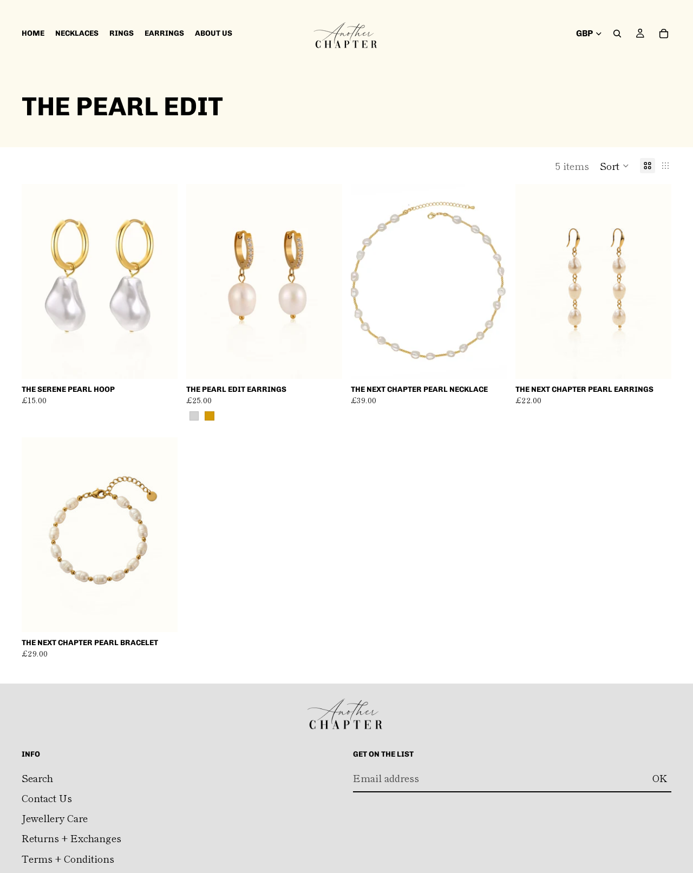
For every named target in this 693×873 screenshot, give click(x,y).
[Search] (617, 33)
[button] (614, 166)
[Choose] (325, 362)
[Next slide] (161, 281)
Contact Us (47, 798)
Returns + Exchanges (71, 838)
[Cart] (664, 33)
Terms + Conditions (68, 858)
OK (659, 778)
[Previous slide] (38, 281)
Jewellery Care (55, 818)
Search (37, 778)
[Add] (161, 362)
